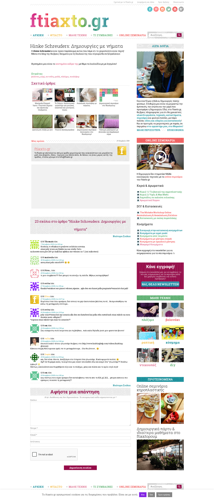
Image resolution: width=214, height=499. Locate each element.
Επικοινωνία (178, 2)
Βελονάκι (173, 320)
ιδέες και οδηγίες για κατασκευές (163, 121)
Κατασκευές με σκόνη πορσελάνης (158, 218)
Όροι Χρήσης (163, 2)
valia (47, 338)
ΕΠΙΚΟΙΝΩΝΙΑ (175, 130)
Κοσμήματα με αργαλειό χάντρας (157, 241)
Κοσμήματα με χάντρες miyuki (156, 239)
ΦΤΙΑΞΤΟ (56, 35)
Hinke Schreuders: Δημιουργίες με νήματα (76, 46)
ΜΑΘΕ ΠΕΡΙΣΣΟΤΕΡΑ (148, 130)
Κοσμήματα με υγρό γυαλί (153, 233)
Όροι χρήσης (164, 494)
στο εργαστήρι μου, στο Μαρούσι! (165, 126)
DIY (172, 365)
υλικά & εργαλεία (146, 115)
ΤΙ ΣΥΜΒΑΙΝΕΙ (103, 35)
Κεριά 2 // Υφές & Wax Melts (154, 194)
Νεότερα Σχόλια (121, 236)
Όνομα (34, 428)
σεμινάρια (142, 118)
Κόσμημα (173, 342)
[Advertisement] (80, 186)
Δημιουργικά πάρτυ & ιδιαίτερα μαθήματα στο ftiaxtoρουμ (158, 432)
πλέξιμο (65, 76)
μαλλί (57, 76)
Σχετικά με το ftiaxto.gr (123, 2)
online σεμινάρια (173, 177)
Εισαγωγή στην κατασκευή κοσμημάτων (161, 230)
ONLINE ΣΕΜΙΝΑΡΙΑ (132, 35)
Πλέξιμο (148, 320)
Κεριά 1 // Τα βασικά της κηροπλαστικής (161, 192)
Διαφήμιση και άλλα (145, 2)
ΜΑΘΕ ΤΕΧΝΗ (78, 35)
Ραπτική (148, 342)
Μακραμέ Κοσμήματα (151, 244)
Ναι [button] (143, 494)
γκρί (42, 76)
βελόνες (35, 76)
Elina (47, 296)
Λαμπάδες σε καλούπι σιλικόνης (157, 197)
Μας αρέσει (37, 141)
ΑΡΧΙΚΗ (38, 35)
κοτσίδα (50, 76)
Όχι (151, 494)
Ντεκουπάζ (147, 365)
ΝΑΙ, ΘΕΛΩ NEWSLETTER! (160, 284)
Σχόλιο (33, 400)
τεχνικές (160, 115)
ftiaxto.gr (42, 148)
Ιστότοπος (35, 441)
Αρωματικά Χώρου (150, 200)
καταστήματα (173, 115)
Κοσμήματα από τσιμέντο (153, 236)
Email (33, 435)
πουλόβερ (74, 76)
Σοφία (47, 354)
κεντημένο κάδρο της (67, 64)
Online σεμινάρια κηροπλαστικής (152, 388)
